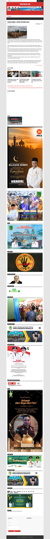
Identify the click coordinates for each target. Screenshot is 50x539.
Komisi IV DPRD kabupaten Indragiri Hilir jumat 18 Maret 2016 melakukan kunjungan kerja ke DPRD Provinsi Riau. (25, 87)
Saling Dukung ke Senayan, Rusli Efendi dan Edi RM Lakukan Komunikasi (12, 81)
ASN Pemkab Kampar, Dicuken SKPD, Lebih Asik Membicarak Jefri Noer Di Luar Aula (19, 85)
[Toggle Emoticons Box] (7, 93)
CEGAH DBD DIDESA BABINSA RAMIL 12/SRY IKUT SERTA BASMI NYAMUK (24, 81)
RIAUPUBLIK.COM (25, 4)
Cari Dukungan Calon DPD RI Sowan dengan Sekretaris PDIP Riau (36, 81)
